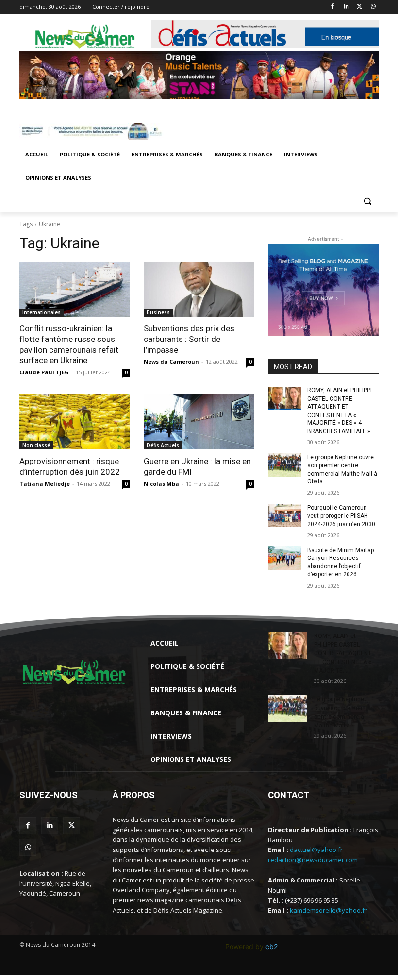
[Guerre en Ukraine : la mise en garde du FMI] (199, 421)
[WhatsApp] (373, 7)
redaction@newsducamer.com (313, 859)
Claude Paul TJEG (44, 372)
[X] (359, 7)
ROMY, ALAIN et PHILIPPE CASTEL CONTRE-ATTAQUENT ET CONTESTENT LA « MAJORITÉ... (342, 653)
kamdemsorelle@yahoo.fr (328, 910)
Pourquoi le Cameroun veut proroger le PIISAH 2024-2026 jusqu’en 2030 (341, 515)
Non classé (36, 445)
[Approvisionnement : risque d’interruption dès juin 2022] (74, 421)
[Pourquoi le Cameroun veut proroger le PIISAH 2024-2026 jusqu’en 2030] (284, 515)
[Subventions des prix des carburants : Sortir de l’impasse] (199, 289)
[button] (367, 201)
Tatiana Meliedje (44, 483)
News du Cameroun (171, 361)
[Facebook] (332, 7)
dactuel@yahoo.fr (316, 849)
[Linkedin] (346, 7)
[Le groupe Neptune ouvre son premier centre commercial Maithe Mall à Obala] (284, 465)
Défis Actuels (163, 445)
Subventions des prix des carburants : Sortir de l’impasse (189, 339)
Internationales (41, 312)
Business (158, 312)
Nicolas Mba (161, 483)
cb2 (271, 947)
